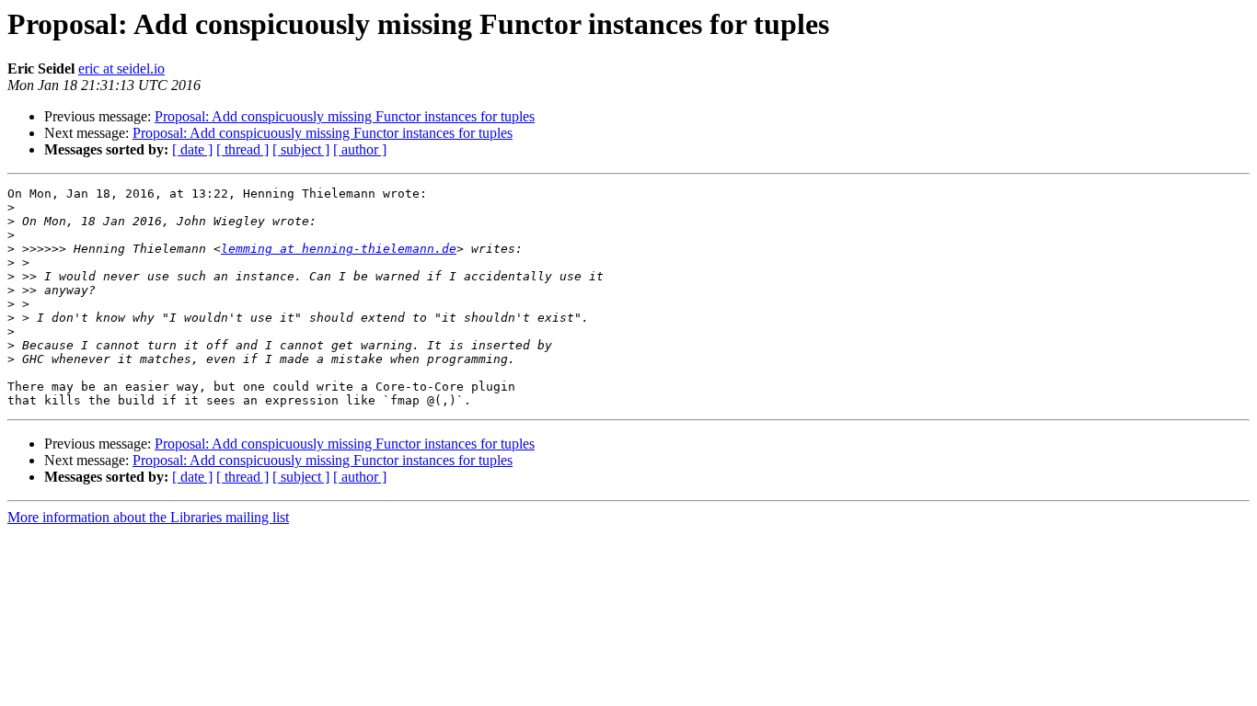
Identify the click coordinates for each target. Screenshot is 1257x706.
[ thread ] (242, 149)
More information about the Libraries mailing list (148, 517)
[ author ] (359, 149)
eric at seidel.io (121, 68)
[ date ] (192, 149)
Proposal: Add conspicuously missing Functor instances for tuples (345, 116)
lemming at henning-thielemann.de (338, 249)
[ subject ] (300, 149)
